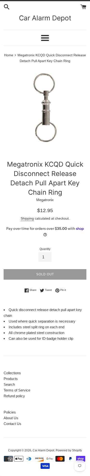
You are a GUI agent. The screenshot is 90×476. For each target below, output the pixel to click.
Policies (10, 412)
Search (9, 384)
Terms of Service (17, 390)
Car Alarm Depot (45, 18)
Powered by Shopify (69, 450)
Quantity (45, 249)
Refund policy (14, 396)
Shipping (27, 218)
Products (11, 379)
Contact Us (12, 424)
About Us (11, 418)
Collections (12, 373)
